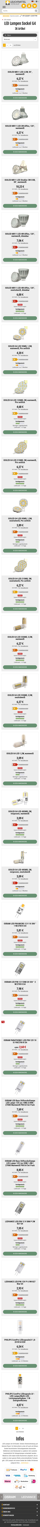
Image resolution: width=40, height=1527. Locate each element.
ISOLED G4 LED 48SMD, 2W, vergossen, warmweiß (20, 812)
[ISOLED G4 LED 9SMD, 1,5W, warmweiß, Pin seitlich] (20, 333)
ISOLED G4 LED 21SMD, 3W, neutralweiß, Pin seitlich (20, 580)
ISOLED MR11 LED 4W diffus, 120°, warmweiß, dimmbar (20, 235)
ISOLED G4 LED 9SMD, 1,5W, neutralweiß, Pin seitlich (20, 520)
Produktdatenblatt (23, 85)
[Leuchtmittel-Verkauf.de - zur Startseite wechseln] (15, 3)
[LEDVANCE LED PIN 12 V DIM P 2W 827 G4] (20, 1208)
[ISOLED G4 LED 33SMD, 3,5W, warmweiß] (20, 624)
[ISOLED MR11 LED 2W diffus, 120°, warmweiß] (20, 113)
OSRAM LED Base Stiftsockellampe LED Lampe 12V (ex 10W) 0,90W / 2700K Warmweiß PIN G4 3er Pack (20, 1103)
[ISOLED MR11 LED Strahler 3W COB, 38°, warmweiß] (20, 167)
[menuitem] (30, 1)
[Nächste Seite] (7, 45)
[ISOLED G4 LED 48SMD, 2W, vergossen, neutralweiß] (20, 857)
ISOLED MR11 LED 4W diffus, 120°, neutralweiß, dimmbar (20, 289)
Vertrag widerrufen (16, 1525)
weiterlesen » (25, 1463)
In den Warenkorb (20, 98)
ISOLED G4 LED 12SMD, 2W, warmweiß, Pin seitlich (20, 401)
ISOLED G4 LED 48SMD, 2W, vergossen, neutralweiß (20, 871)
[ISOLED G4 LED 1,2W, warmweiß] (20, 740)
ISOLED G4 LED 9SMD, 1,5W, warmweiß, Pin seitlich (20, 347)
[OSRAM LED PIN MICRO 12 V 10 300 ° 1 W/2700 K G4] (20, 910)
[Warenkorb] (34, 6)
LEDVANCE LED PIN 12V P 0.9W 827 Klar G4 (20, 1283)
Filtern (9, 35)
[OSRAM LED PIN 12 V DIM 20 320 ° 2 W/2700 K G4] (20, 969)
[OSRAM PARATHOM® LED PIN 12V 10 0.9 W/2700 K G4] (20, 1027)
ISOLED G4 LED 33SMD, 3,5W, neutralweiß (20, 696)
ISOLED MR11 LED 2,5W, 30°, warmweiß (20, 73)
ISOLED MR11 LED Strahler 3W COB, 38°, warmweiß (20, 181)
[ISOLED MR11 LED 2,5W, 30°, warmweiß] (20, 59)
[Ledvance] (28, 1497)
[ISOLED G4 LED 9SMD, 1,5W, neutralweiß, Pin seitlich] (20, 505)
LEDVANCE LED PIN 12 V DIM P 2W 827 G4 (20, 1223)
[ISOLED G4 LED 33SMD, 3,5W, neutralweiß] (20, 682)
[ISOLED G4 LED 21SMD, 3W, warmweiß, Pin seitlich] (20, 447)
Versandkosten (24, 81)
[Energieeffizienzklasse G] (15, 247)
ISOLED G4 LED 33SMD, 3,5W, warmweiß (20, 638)
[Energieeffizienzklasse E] (15, 359)
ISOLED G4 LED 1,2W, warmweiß (20, 753)
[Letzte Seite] (10, 45)
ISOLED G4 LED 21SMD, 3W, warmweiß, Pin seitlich (20, 461)
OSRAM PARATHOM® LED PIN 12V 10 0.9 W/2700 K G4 (20, 1041)
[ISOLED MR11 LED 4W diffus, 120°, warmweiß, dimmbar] (20, 221)
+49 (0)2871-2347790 (29, 16)
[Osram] (11, 1497)
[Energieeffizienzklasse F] (15, 85)
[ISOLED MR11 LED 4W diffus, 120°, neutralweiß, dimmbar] (20, 275)
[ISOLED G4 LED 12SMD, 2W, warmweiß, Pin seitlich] (20, 387)
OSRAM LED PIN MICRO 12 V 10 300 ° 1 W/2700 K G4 (20, 925)
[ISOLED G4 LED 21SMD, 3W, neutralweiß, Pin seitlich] (20, 565)
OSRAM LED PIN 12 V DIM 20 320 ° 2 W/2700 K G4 (20, 983)
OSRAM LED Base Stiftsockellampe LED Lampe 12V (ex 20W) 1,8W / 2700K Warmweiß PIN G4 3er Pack (20, 1163)
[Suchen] (36, 11)
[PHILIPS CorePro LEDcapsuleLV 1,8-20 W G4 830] (20, 1327)
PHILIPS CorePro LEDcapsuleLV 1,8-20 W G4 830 (20, 1341)
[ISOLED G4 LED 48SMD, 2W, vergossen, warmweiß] (20, 798)
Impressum (26, 1525)
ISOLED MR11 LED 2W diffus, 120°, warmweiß (20, 127)
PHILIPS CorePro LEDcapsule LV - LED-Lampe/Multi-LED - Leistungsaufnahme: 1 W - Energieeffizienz (20, 1397)
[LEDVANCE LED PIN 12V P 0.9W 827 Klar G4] (20, 1268)
